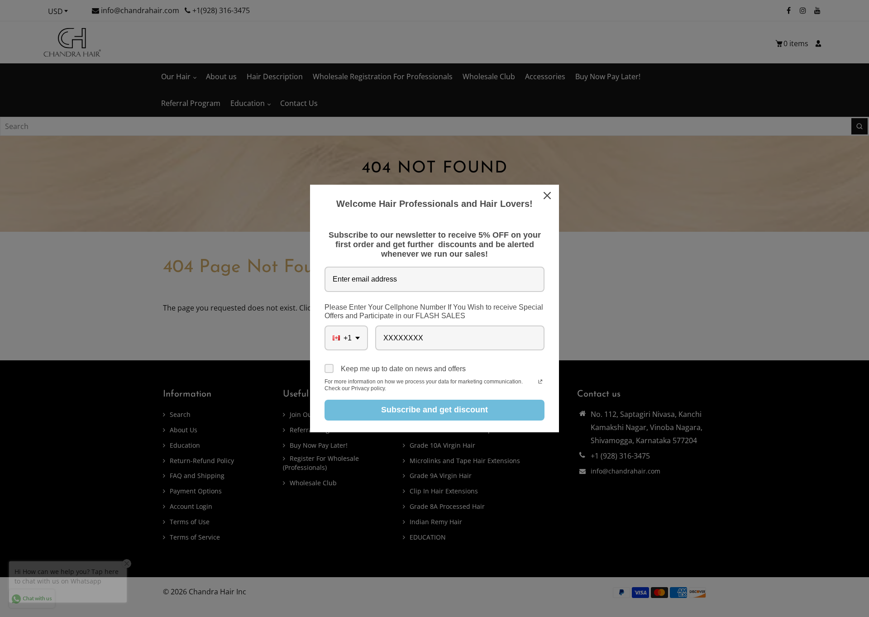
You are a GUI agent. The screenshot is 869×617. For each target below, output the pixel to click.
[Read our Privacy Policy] (540, 382)
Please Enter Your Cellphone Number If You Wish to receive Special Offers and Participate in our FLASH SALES (434, 311)
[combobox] (346, 337)
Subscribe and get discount (434, 409)
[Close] (548, 195)
